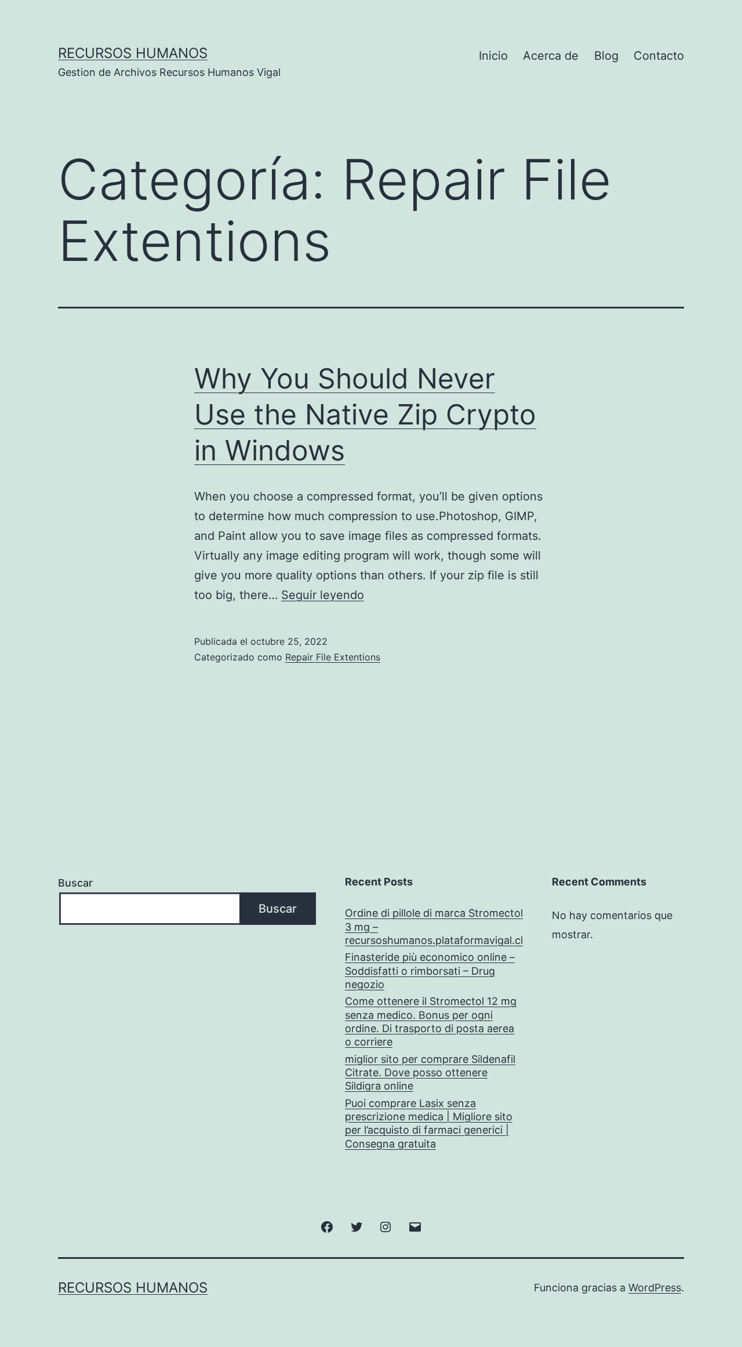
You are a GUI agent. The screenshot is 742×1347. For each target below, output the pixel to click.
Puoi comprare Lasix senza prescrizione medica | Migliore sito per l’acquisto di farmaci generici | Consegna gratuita (428, 1123)
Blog (606, 56)
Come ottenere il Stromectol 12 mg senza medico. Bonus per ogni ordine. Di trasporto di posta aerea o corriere (431, 1021)
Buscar (75, 883)
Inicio (493, 56)
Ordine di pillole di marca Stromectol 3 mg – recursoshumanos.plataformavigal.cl (434, 926)
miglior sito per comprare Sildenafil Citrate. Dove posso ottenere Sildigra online (430, 1072)
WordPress (654, 1287)
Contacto (659, 56)
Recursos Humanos (133, 53)
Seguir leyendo (322, 595)
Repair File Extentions (332, 657)
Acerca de (551, 56)
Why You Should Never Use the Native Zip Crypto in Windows (365, 414)
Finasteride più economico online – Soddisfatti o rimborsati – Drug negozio (430, 970)
